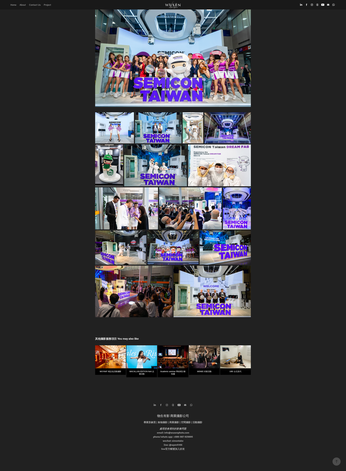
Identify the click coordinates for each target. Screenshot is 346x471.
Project (47, 4)
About (23, 4)
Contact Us (35, 4)
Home (13, 4)
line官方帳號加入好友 (173, 448)
